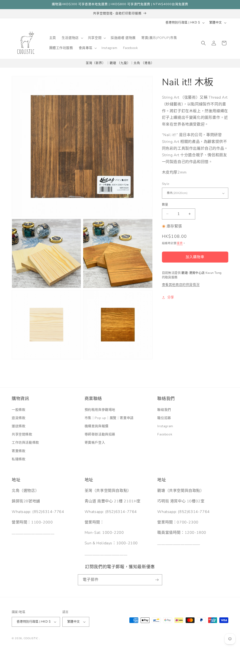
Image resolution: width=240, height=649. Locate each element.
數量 (165, 204)
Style (165, 184)
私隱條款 (18, 459)
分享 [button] (170, 297)
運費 (180, 243)
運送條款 (18, 426)
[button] (72, 38)
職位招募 (164, 418)
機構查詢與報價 (97, 426)
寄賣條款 (18, 451)
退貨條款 (18, 418)
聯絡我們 (164, 410)
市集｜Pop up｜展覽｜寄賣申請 (109, 418)
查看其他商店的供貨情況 (181, 284)
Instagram (165, 426)
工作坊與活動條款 (25, 442)
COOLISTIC (31, 638)
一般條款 (18, 410)
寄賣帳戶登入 (95, 442)
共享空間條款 (22, 434)
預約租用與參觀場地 (100, 410)
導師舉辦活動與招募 (100, 434)
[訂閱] (157, 579)
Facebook (164, 434)
